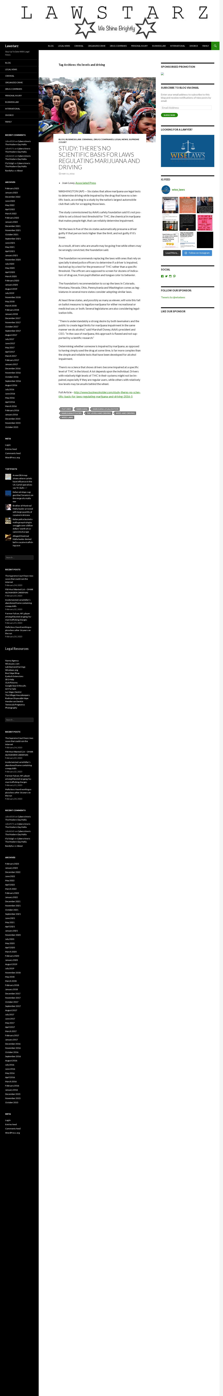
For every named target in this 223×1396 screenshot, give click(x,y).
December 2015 (12, 418)
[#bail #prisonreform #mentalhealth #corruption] (205, 222)
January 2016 (11, 414)
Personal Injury (139, 46)
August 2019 (11, 289)
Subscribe (169, 115)
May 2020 (9, 268)
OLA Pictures (11, 682)
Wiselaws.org (11, 670)
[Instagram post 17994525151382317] (205, 205)
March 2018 (11, 305)
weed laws (67, 417)
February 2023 (12, 188)
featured (66, 409)
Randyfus (9, 170)
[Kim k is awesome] (187, 205)
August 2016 (11, 385)
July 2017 (9, 339)
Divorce (194, 46)
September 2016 (13, 381)
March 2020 (11, 276)
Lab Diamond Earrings (15, 667)
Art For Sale (10, 689)
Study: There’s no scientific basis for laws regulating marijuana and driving (99, 157)
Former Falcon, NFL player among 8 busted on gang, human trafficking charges (18, 616)
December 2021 (12, 226)
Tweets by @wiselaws (173, 297)
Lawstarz (11, 46)
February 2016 (12, 410)
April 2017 (10, 351)
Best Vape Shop (12, 673)
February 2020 (12, 280)
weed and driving (125, 413)
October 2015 (11, 427)
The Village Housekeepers (17, 695)
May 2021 (9, 247)
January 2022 (11, 222)
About (20, 170)
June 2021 (10, 243)
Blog (51, 46)
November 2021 (13, 230)
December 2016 (12, 368)
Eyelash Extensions (14, 676)
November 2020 (13, 259)
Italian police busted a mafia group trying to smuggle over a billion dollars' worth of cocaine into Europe (23, 525)
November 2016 (13, 372)
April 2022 (10, 209)
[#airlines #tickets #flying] (170, 205)
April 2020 (10, 272)
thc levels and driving (99, 413)
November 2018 (13, 297)
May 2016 (9, 397)
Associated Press (85, 182)
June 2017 (10, 343)
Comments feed (13, 453)
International (177, 46)
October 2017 (11, 326)
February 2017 (12, 360)
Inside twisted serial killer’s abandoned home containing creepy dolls (18, 603)
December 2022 (12, 196)
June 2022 (10, 201)
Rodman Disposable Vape (16, 698)
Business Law (159, 46)
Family (205, 46)
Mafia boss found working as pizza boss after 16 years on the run (18, 630)
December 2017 (12, 318)
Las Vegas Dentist (13, 692)
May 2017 (9, 347)
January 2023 (11, 192)
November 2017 (13, 322)
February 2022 (12, 217)
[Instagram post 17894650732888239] (170, 222)
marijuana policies (71, 413)
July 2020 (9, 263)
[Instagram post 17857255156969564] (205, 240)
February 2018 (12, 310)
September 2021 (13, 238)
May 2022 (9, 205)
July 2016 (9, 389)
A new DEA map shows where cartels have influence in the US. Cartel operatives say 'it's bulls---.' (22, 481)
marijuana (82, 409)
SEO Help (9, 679)
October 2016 (11, 377)
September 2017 (13, 330)
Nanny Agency (12, 660)
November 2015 (13, 423)
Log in (8, 445)
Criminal (78, 46)
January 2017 (11, 364)
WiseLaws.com (12, 663)
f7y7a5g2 (9, 163)
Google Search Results (15, 685)
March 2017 (11, 356)
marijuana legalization (105, 409)
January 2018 (11, 314)
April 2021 (10, 251)
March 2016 (11, 406)
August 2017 (11, 335)
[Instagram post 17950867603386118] (187, 222)
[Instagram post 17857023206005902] (187, 240)
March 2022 (11, 213)
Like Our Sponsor (173, 311)
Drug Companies (118, 46)
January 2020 (11, 284)
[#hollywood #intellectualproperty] (170, 240)
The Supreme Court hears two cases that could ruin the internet (19, 578)
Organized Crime (96, 46)
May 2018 (9, 301)
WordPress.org (12, 457)
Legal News (64, 46)
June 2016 (10, 393)
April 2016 (10, 402)
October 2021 (11, 234)
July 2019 (9, 293)
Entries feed (11, 449)
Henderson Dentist (14, 701)
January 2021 (11, 255)
